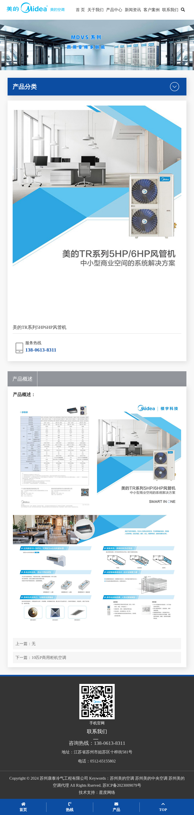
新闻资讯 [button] (133, 10)
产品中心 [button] (114, 10)
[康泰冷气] (36, 9)
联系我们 (170, 10)
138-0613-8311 (40, 350)
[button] (183, 9)
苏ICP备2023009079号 (122, 785)
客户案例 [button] (151, 10)
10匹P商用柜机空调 (49, 657)
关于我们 (95, 10)
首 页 (80, 10)
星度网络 (107, 792)
